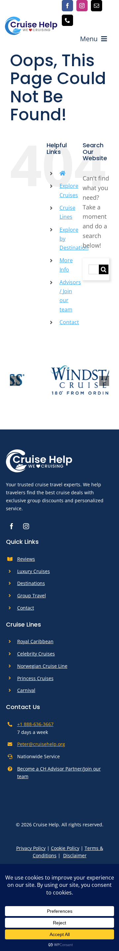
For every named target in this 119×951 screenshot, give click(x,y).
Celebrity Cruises (36, 657)
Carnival (26, 693)
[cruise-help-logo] (31, 20)
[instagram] (82, 5)
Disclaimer (75, 858)
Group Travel (31, 599)
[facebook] (67, 5)
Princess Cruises (35, 681)
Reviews (26, 562)
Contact (69, 322)
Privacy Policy (31, 851)
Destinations (31, 586)
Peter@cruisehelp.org (41, 747)
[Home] (62, 173)
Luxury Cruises (33, 574)
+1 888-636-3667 (35, 727)
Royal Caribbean (35, 645)
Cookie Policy (65, 851)
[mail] (96, 5)
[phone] (67, 20)
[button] (15, 382)
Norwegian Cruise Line (42, 669)
